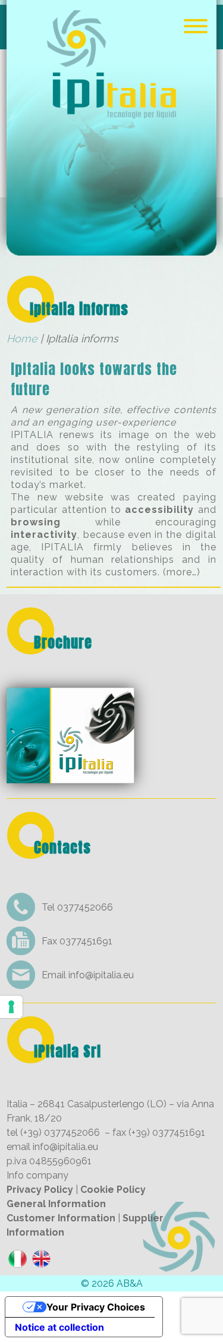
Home (22, 338)
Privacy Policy (40, 1189)
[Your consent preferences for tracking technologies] (11, 1007)
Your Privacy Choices (95, 1307)
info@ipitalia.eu (101, 975)
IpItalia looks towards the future (94, 379)
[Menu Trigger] (195, 25)
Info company (37, 1175)
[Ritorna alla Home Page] (111, 247)
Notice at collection (59, 1327)
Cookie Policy (113, 1189)
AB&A (130, 1283)
